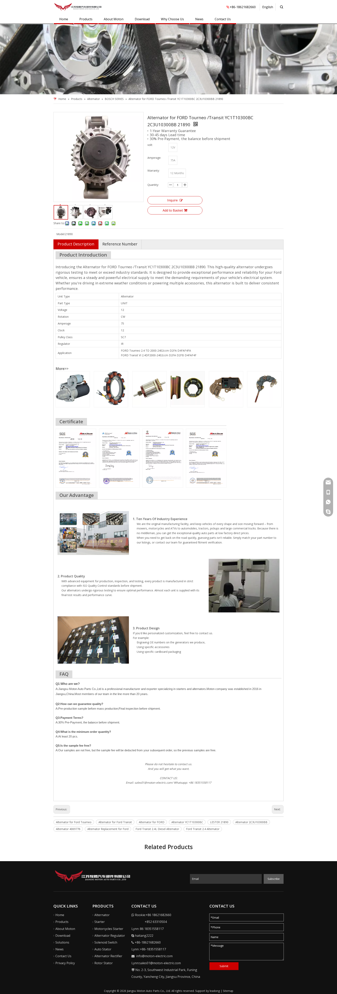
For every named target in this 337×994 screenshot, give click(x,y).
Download (142, 19)
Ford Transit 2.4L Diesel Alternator (157, 829)
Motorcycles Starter (108, 929)
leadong (215, 991)
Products (85, 19)
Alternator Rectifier (108, 956)
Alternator (102, 915)
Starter (99, 922)
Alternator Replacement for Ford (108, 829)
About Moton (113, 19)
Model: (60, 234)
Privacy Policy (65, 963)
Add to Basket (173, 210)
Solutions (62, 942)
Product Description (76, 244)
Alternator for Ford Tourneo (73, 822)
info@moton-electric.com (154, 956)
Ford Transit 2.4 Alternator (202, 829)
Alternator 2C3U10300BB (251, 822)
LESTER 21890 (219, 822)
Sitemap (228, 991)
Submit (224, 966)
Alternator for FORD (151, 822)
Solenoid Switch (105, 942)
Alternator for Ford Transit (115, 822)
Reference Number (119, 244)
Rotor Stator (103, 963)
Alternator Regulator (109, 935)
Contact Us (223, 19)
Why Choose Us (172, 19)
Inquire (172, 200)
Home (63, 19)
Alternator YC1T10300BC (187, 822)
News (199, 19)
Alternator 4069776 (68, 829)
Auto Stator (102, 949)
